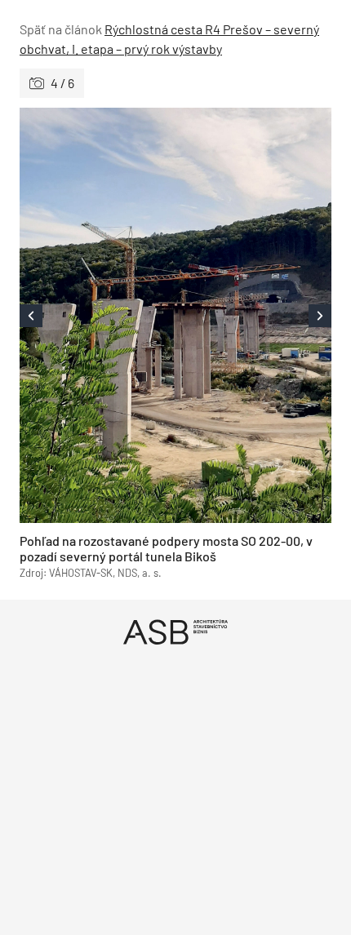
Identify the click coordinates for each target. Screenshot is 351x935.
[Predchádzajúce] (98, 315)
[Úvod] (175, 632)
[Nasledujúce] (253, 315)
